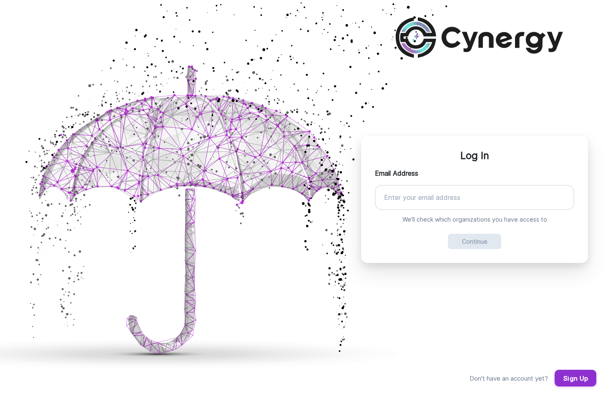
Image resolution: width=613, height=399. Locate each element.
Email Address (396, 173)
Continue (474, 241)
